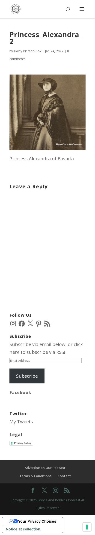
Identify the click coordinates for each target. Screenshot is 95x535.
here (14, 352)
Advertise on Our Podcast (45, 468)
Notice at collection (23, 529)
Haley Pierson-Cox (27, 51)
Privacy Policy (22, 443)
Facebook (20, 392)
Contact (64, 476)
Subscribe (27, 376)
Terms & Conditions (35, 476)
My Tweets (21, 422)
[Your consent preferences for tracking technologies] (87, 527)
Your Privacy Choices (37, 521)
